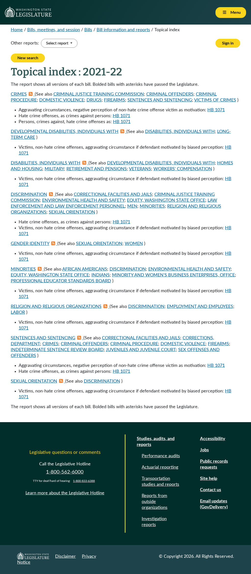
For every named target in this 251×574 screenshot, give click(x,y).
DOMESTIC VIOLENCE (61, 100)
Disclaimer (65, 556)
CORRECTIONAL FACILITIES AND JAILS (113, 194)
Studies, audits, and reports (156, 442)
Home (17, 30)
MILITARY (54, 169)
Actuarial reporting (160, 467)
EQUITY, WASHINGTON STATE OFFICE (166, 200)
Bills (88, 30)
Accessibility (212, 439)
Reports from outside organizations (154, 502)
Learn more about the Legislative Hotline (64, 493)
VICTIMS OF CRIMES (215, 100)
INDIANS (100, 275)
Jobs (204, 450)
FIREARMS (114, 100)
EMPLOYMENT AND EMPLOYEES (200, 306)
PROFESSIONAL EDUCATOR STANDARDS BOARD (61, 281)
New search (27, 58)
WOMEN (134, 244)
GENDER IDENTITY (30, 244)
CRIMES (19, 94)
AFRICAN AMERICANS (84, 269)
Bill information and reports (123, 30)
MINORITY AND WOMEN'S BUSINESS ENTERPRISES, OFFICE (173, 275)
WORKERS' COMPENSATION (182, 169)
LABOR (18, 312)
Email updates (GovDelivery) (214, 504)
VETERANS (140, 169)
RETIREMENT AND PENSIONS (96, 169)
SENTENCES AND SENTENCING (159, 100)
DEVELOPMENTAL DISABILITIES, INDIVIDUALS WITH (64, 131)
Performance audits (161, 456)
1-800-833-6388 (84, 480)
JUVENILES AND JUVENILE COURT (141, 350)
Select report (57, 43)
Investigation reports (154, 522)
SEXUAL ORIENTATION (72, 212)
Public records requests (214, 464)
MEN (132, 206)
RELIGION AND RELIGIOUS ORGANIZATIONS (56, 306)
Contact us (210, 490)
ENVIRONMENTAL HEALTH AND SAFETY (83, 200)
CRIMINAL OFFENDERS (169, 94)
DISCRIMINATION (29, 194)
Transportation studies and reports (160, 481)
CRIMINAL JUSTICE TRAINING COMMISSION (98, 94)
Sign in (228, 43)
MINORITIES (152, 206)
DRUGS (94, 100)
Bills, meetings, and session (53, 30)
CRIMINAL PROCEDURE (134, 344)
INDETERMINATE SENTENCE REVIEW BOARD (57, 350)
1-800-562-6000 (65, 472)
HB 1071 (216, 110)
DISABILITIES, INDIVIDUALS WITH (180, 131)
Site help (208, 478)
